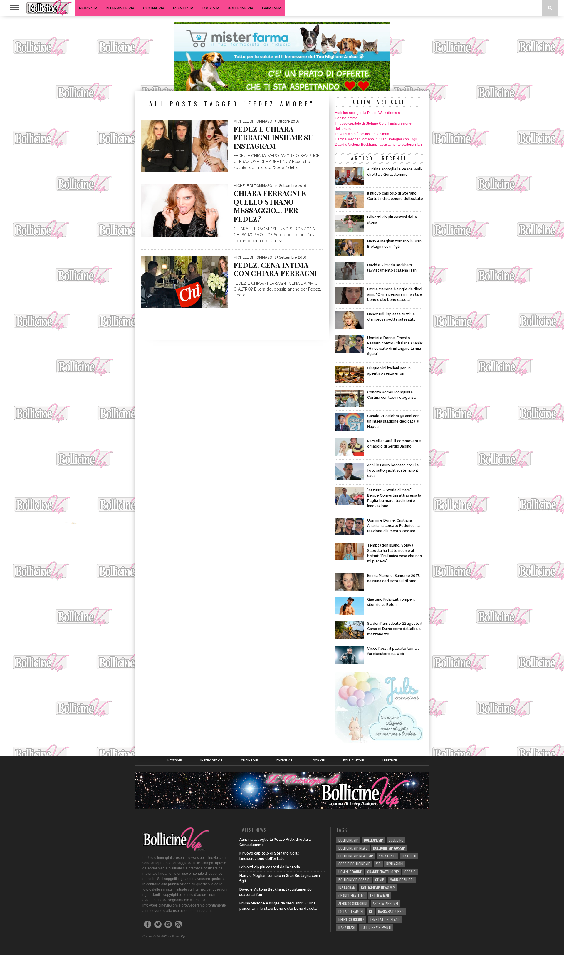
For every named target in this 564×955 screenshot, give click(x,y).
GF (370, 911)
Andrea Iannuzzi (385, 903)
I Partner (271, 8)
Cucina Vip (153, 8)
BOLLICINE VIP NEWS (352, 847)
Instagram (346, 887)
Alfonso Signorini (352, 903)
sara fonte (387, 855)
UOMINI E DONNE (350, 871)
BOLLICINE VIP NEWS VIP (355, 855)
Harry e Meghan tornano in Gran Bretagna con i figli (376, 139)
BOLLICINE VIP (348, 839)
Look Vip (210, 8)
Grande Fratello (351, 895)
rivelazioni (394, 863)
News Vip (88, 8)
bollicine (396, 839)
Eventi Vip (183, 8)
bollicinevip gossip (354, 879)
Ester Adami (379, 895)
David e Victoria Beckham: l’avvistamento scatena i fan (378, 145)
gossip (410, 871)
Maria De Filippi (402, 879)
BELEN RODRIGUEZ (351, 919)
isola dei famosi (350, 911)
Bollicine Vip (240, 8)
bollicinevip (373, 839)
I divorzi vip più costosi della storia (362, 134)
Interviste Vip (120, 8)
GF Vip (379, 879)
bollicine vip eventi (376, 927)
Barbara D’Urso (391, 911)
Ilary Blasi (346, 927)
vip (378, 863)
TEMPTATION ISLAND (385, 919)
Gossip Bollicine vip (354, 863)
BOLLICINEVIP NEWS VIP (378, 887)
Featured (409, 855)
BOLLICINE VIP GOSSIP (389, 847)
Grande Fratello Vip (383, 871)
